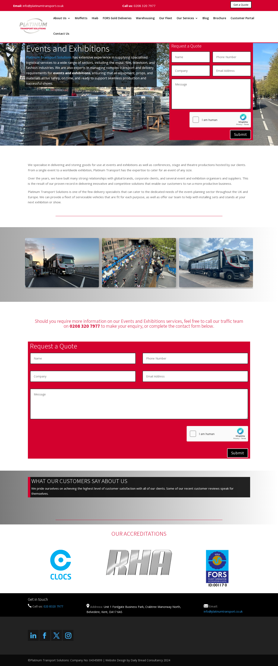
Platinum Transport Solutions (49, 57)
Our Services (185, 18)
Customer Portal (242, 18)
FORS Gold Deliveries (117, 18)
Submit (240, 134)
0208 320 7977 (144, 6)
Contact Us (61, 33)
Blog (205, 18)
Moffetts (81, 18)
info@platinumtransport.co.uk (43, 6)
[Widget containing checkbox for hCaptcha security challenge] (220, 119)
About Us (59, 18)
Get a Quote (240, 5)
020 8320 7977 (53, 606)
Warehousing (145, 18)
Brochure (219, 18)
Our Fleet (165, 18)
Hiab (95, 18)
